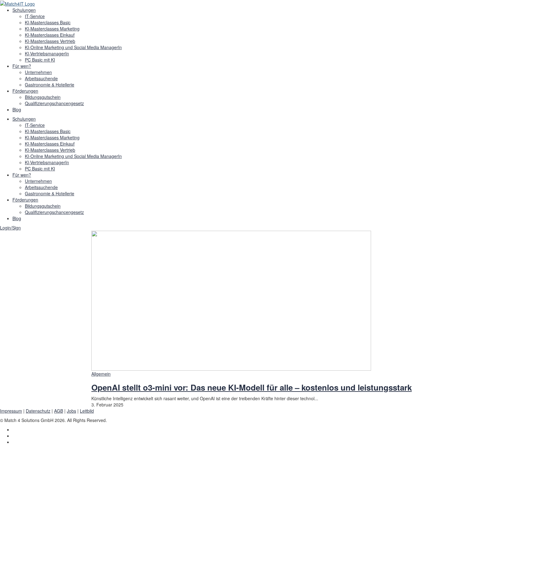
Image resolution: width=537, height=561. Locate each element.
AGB (58, 411)
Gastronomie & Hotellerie (49, 84)
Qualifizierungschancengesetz (54, 103)
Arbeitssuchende (41, 78)
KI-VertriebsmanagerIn (47, 53)
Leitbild (87, 411)
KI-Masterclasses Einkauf (50, 35)
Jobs (71, 411)
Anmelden (60, 552)
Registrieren (37, 552)
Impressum (11, 411)
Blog (16, 109)
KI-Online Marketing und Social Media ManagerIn (73, 47)
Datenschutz (38, 411)
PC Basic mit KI (40, 60)
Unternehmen (38, 72)
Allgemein (101, 374)
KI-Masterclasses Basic (48, 22)
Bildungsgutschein (43, 97)
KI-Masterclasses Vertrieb (50, 41)
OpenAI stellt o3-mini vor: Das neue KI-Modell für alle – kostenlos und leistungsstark (251, 387)
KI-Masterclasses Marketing (52, 29)
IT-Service (35, 16)
